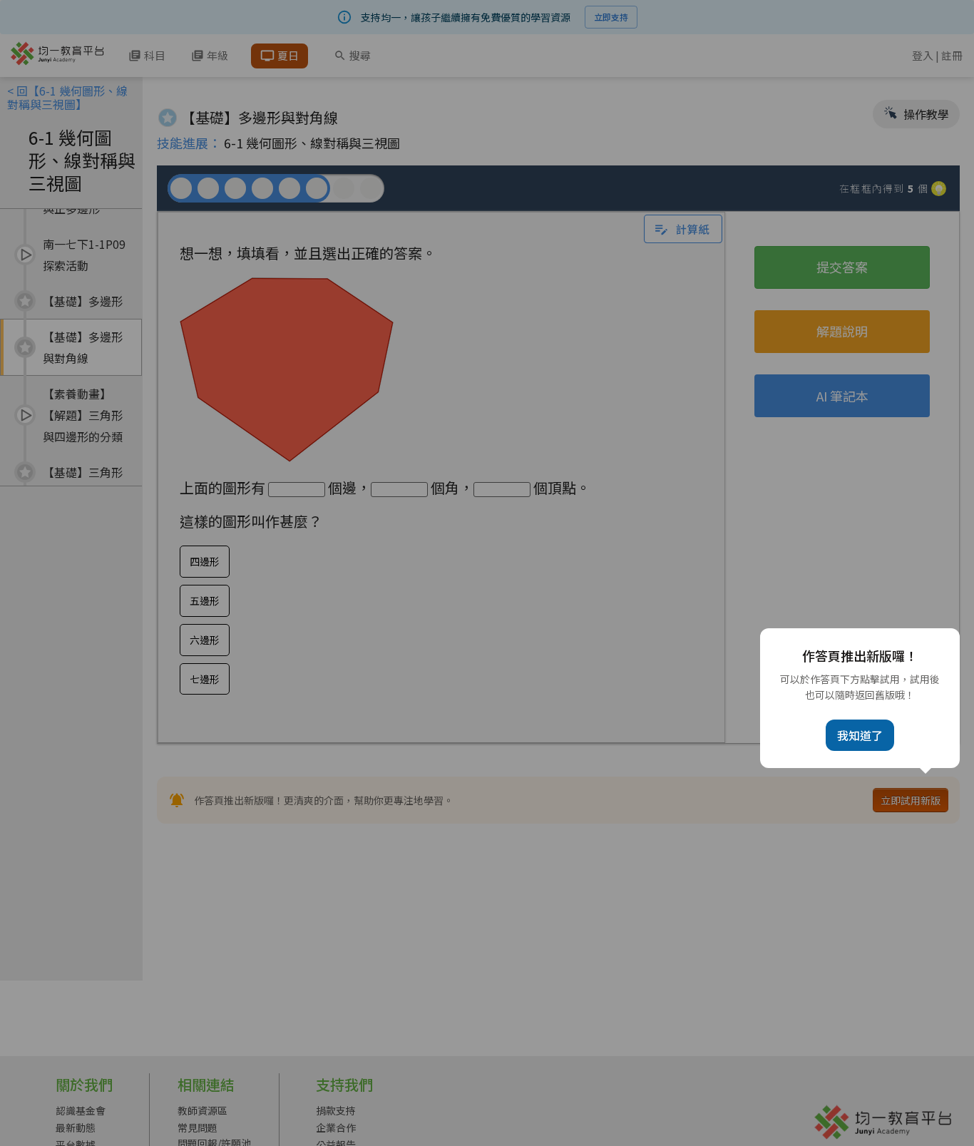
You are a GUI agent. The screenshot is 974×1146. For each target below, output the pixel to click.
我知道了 (860, 735)
